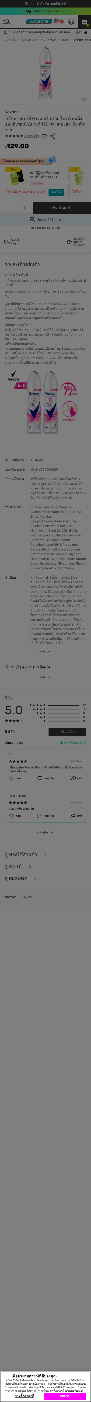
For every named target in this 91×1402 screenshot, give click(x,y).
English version (74, 1391)
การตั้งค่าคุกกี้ (24, 1396)
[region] (45, 1386)
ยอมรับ (65, 1396)
